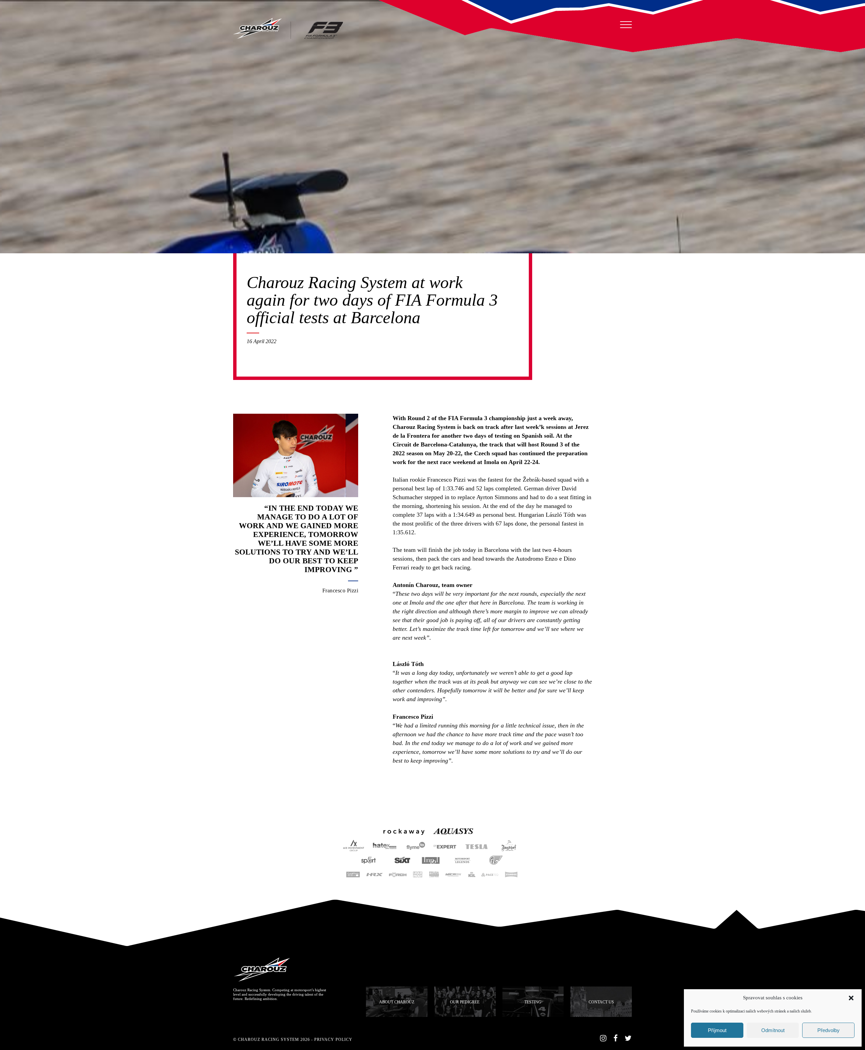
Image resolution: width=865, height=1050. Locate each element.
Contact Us (601, 1002)
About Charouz (396, 1002)
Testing (532, 1002)
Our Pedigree (464, 1002)
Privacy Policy (333, 1039)
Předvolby (828, 1030)
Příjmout (717, 1030)
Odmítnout (773, 1030)
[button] (851, 998)
